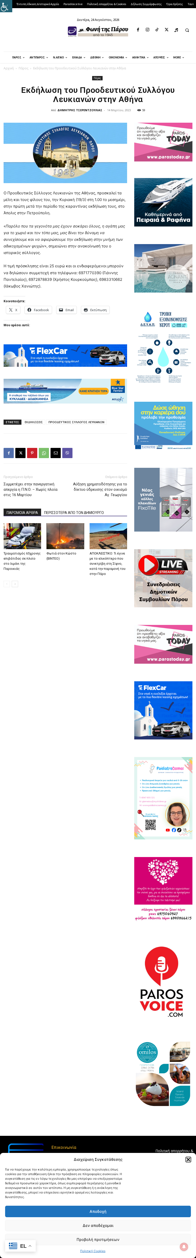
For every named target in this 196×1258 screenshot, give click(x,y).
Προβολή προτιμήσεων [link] (98, 1239)
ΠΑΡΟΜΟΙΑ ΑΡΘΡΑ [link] (22, 513)
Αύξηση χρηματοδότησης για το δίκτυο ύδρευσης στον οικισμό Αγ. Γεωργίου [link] (100, 489)
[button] (188, 1159)
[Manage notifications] (184, 1247)
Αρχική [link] (9, 68)
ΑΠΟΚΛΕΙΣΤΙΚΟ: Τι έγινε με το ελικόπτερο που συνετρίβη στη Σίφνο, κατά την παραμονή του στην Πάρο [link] (108, 563)
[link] (6, 6)
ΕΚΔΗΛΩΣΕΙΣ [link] (34, 422)
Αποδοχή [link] (98, 1211)
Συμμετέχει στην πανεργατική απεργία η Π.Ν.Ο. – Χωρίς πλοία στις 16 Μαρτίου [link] (30, 489)
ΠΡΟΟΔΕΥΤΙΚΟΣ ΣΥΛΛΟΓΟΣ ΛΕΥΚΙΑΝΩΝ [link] (76, 422)
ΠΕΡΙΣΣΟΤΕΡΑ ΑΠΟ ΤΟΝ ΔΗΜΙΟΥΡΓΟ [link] (74, 513)
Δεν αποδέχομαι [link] (98, 1225)
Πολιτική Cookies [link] (92, 1251)
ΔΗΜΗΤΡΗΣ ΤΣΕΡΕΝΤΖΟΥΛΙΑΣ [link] (79, 110)
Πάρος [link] (23, 68)
